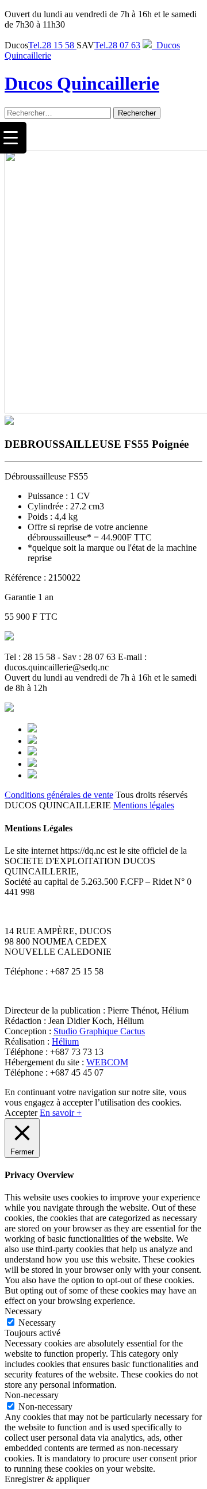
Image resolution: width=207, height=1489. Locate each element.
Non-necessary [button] (32, 1395)
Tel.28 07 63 (117, 45)
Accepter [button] (21, 1113)
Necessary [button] (23, 1311)
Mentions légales (143, 805)
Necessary (37, 1322)
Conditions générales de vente (59, 795)
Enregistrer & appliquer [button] (47, 1479)
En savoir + (61, 1113)
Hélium (65, 1041)
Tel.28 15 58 (52, 45)
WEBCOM (107, 1062)
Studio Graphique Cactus (99, 1031)
